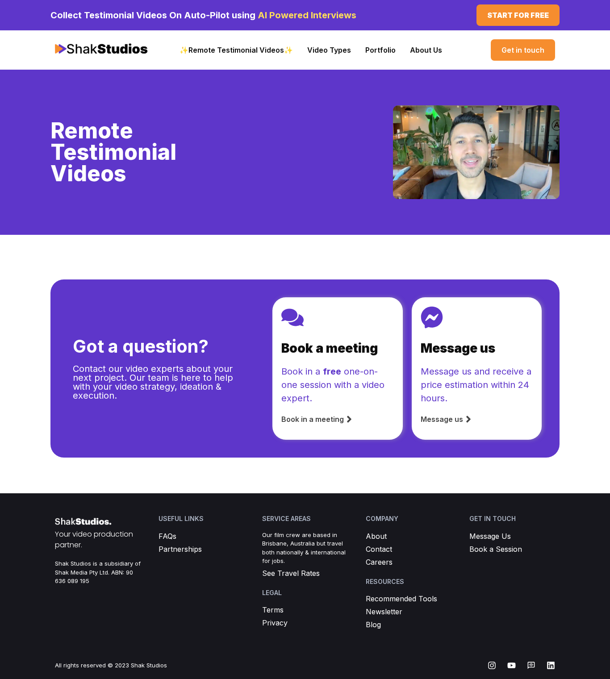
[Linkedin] (551, 665)
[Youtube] (511, 665)
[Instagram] (492, 665)
